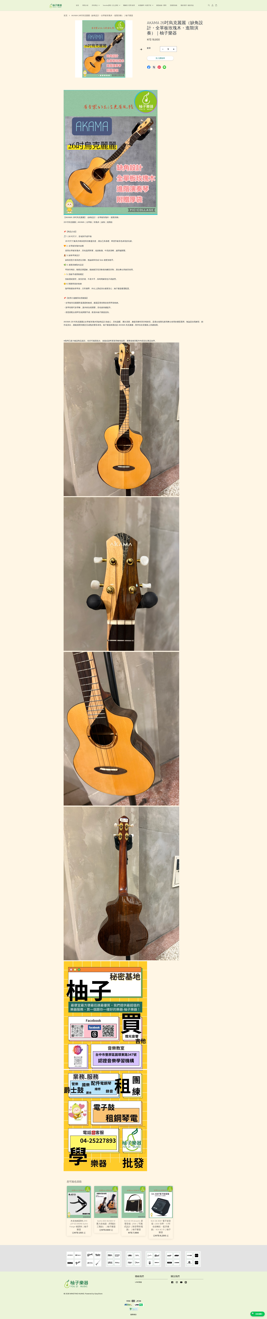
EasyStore (98, 1294)
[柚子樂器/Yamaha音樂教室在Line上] (185, 1283)
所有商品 (95, 5)
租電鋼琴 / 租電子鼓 (144, 5)
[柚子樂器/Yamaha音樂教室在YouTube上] (181, 1283)
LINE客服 (138, 1282)
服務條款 (133, 1314)
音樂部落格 (173, 5)
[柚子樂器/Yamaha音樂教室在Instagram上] (176, 1283)
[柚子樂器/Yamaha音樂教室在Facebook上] (172, 1283)
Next (141, 49)
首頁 (77, 5)
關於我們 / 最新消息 (187, 5)
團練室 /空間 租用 (129, 5)
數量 (149, 48)
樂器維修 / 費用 (161, 5)
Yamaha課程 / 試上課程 (110, 5)
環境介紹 (85, 5)
